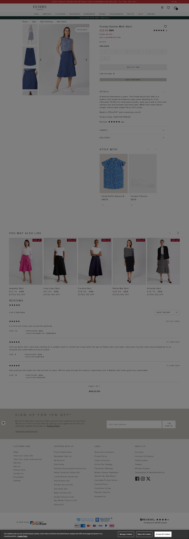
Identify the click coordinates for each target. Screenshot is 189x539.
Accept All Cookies (163, 534)
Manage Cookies (126, 534)
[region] (94, 534)
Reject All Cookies (144, 534)
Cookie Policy (22, 536)
